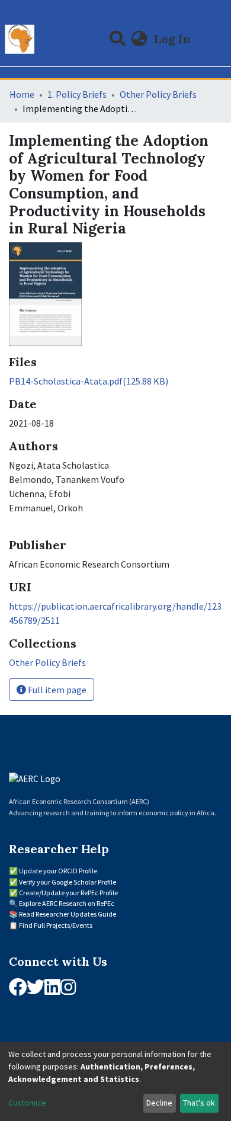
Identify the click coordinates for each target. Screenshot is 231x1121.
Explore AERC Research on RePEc (66, 903)
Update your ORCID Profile (58, 870)
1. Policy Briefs (77, 94)
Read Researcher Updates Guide (67, 913)
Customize (27, 1102)
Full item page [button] (56, 690)
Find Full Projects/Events (55, 925)
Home (21, 94)
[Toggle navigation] (214, 39)
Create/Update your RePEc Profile (68, 892)
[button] (139, 39)
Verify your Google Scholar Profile (67, 881)
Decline (159, 1102)
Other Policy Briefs (158, 94)
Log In (173, 38)
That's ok (199, 1102)
